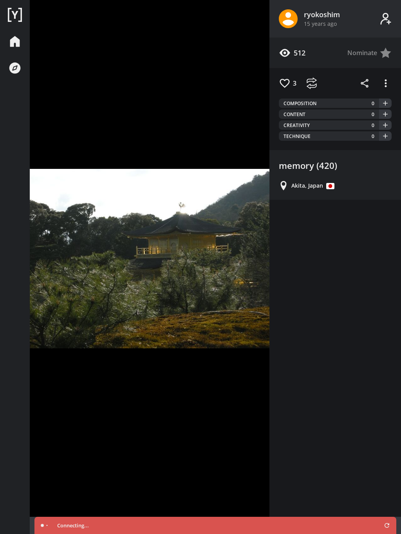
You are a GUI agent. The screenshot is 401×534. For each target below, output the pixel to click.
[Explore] (15, 68)
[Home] (15, 15)
